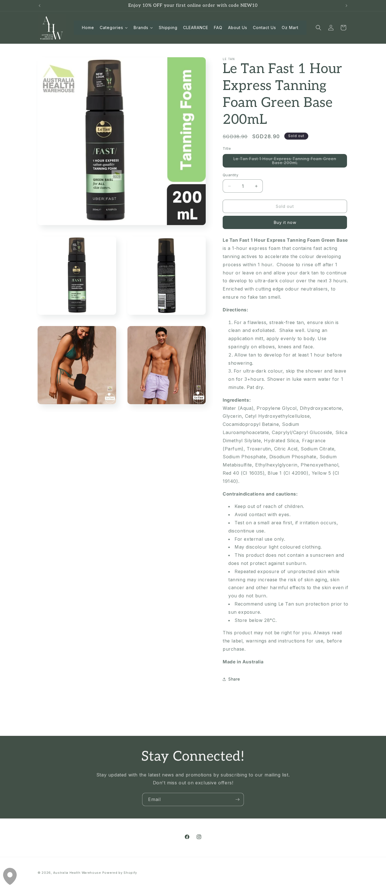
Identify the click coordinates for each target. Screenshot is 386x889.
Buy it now (285, 222)
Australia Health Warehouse (77, 873)
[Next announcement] (346, 5)
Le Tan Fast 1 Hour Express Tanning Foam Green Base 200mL (284, 162)
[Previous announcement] (39, 5)
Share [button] (234, 679)
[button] (318, 27)
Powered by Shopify (119, 873)
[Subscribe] (237, 799)
